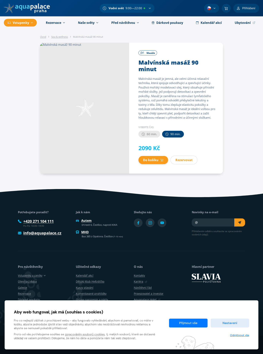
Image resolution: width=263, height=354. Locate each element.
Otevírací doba (27, 281)
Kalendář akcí (84, 275)
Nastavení (230, 323)
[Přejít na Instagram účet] (150, 222)
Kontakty (139, 275)
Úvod (43, 36)
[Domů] (27, 8)
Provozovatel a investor (148, 293)
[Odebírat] (239, 222)
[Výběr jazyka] (211, 8)
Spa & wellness (59, 36)
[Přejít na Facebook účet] (138, 222)
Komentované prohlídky (91, 293)
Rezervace (24, 293)
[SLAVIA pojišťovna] (206, 278)
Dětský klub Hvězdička (90, 281)
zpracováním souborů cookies (85, 334)
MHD (85, 232)
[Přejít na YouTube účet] (162, 222)
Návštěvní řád (143, 287)
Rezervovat (184, 160)
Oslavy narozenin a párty (92, 299)
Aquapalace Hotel (145, 299)
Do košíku (150, 160)
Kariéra (138, 281)
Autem (86, 220)
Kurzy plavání (84, 287)
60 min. (152, 134)
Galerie (22, 287)
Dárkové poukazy (29, 299)
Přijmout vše (188, 323)
